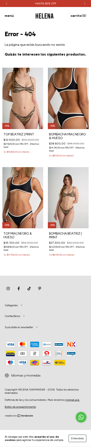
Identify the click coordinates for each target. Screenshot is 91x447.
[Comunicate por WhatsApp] (81, 417)
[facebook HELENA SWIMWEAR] (18, 288)
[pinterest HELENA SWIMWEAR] (39, 288)
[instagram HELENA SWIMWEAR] (8, 288)
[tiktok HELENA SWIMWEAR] (29, 288)
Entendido (77, 438)
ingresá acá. (72, 399)
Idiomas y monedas (25, 375)
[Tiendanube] (19, 416)
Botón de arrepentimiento (20, 406)
